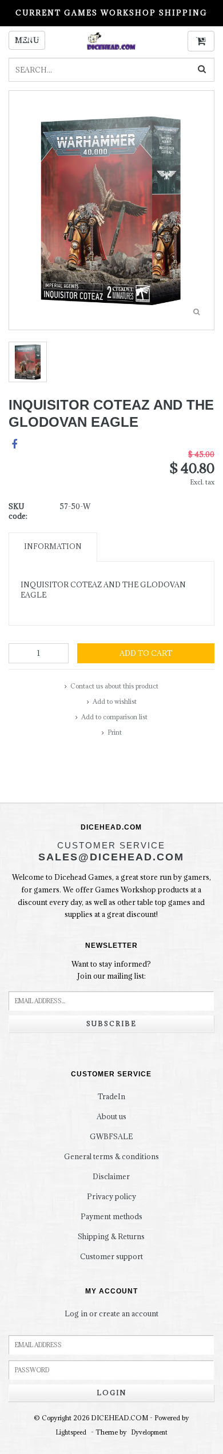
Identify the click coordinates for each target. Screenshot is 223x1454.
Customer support (111, 1256)
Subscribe (111, 1023)
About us (111, 1116)
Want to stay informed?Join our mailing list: (111, 970)
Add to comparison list (114, 716)
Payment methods (111, 1216)
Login (111, 1392)
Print (114, 732)
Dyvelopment (150, 1432)
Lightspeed (71, 1432)
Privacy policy (111, 1196)
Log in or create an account (111, 1313)
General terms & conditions (111, 1156)
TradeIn (111, 1096)
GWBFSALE (111, 1136)
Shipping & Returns (111, 1236)
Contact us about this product (114, 686)
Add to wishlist (115, 701)
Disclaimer (111, 1176)
